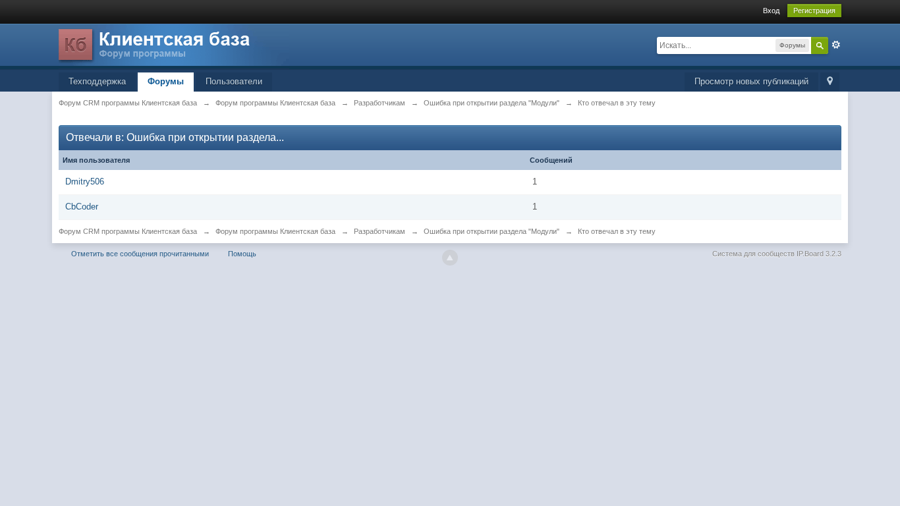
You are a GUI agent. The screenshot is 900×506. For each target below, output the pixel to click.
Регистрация (814, 10)
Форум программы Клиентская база (275, 231)
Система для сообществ (753, 254)
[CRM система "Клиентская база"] (174, 46)
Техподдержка (97, 81)
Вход (771, 10)
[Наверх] (450, 258)
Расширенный (836, 45)
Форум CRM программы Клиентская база (128, 231)
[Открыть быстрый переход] (829, 82)
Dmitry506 (84, 181)
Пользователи (234, 81)
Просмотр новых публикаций (751, 81)
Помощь (242, 254)
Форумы (166, 81)
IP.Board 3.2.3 (819, 254)
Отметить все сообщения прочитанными (140, 254)
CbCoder (81, 206)
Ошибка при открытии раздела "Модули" (491, 231)
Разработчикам (379, 231)
